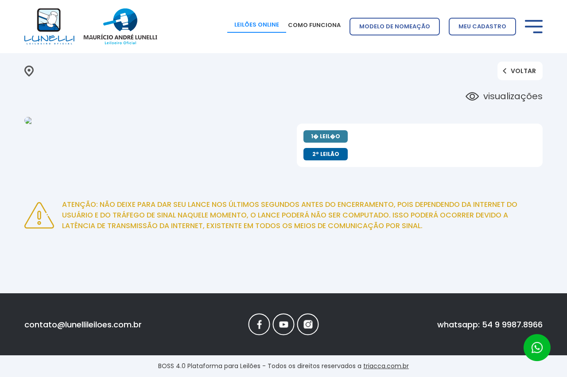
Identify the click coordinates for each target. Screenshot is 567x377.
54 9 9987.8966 (512, 324)
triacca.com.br (386, 365)
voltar (523, 70)
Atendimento (537, 347)
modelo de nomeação (394, 26)
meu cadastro (482, 26)
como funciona (314, 25)
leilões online (256, 24)
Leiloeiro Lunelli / (90, 26)
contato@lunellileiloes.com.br (83, 324)
